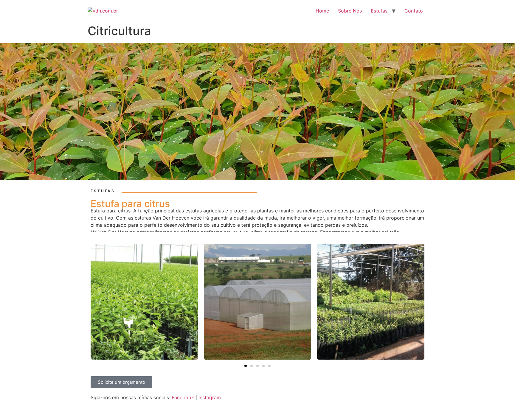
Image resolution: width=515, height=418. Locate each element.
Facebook (183, 397)
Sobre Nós (350, 11)
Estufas (379, 11)
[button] (245, 366)
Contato (413, 11)
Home (322, 11)
